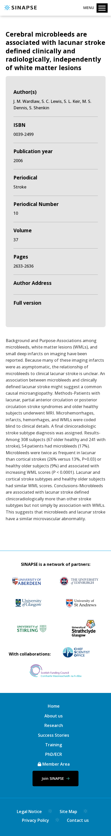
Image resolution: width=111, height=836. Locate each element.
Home (54, 706)
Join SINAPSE (53, 778)
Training (53, 745)
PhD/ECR (53, 754)
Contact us (78, 820)
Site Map (68, 811)
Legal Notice (29, 811)
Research (53, 725)
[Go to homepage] (20, 10)
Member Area (55, 764)
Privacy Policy (35, 820)
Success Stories (53, 735)
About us (53, 716)
